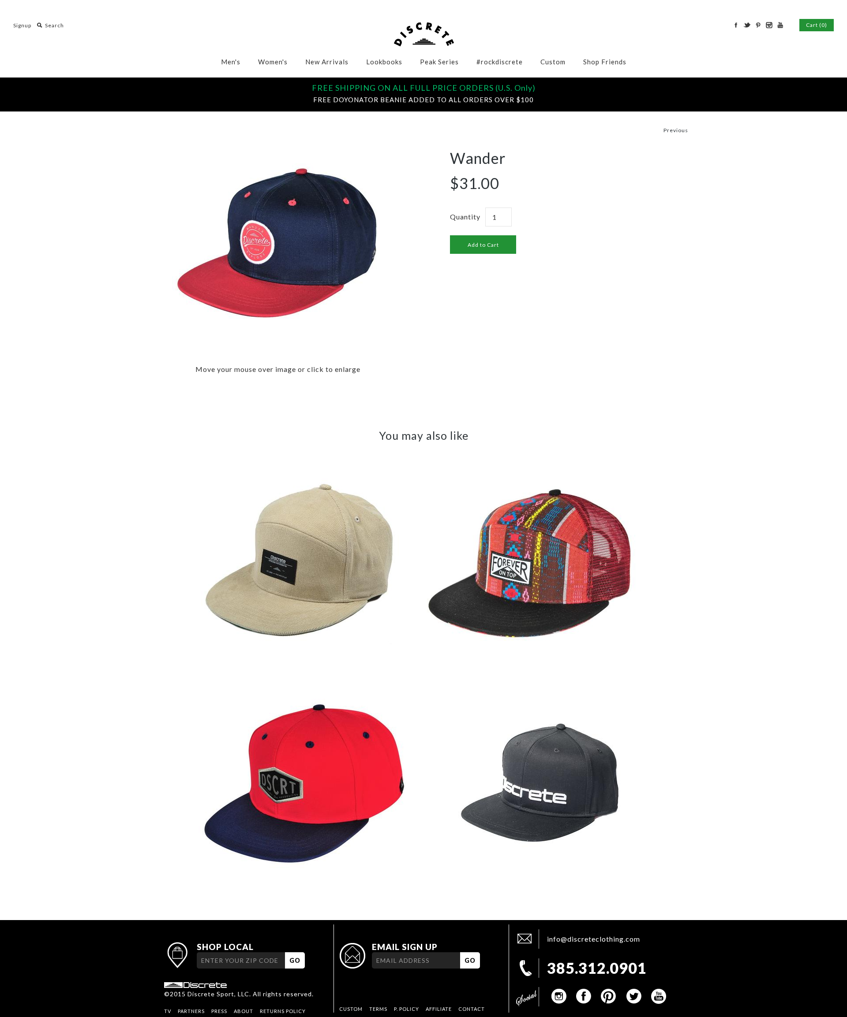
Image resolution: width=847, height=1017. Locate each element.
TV (167, 1011)
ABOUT (243, 1011)
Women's (273, 62)
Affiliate (439, 1009)
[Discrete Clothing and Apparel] (424, 27)
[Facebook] (584, 996)
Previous (675, 130)
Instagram (769, 25)
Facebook (736, 25)
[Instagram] (559, 996)
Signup (22, 25)
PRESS (219, 1011)
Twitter (747, 25)
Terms (378, 1009)
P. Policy (406, 1009)
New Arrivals (327, 62)
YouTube (780, 25)
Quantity (465, 216)
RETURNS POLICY (283, 1011)
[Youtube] (658, 996)
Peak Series (439, 62)
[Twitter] (633, 996)
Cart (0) (816, 25)
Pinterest (758, 25)
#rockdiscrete (499, 62)
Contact (471, 1009)
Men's (230, 62)
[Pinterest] (609, 996)
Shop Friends (604, 62)
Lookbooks (384, 62)
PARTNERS (191, 1011)
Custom (553, 62)
